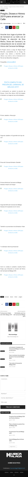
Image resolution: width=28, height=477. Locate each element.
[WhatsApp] (17, 27)
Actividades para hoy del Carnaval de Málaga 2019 (19, 314)
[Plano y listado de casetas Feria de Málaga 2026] (4, 426)
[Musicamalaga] (1, 23)
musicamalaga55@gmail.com (17, 468)
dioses (11, 296)
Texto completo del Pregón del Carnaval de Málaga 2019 (13, 84)
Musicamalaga (7, 23)
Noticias (6, 472)
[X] (10, 27)
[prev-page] (1, 370)
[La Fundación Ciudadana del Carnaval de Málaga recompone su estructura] (4, 349)
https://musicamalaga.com (12, 336)
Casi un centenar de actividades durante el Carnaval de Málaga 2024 (17, 357)
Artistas (21, 472)
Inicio (1, 6)
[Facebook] (6, 27)
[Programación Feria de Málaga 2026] (4, 433)
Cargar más (12, 446)
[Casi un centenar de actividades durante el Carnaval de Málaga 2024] (4, 357)
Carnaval (6, 6)
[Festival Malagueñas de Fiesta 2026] (4, 441)
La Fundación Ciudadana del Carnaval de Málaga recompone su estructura (17, 349)
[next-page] (4, 370)
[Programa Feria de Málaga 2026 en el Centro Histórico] (4, 418)
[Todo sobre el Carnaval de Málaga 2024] (4, 365)
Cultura (11, 472)
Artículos (16, 472)
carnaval (7, 296)
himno (16, 296)
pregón (20, 296)
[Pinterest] (14, 27)
